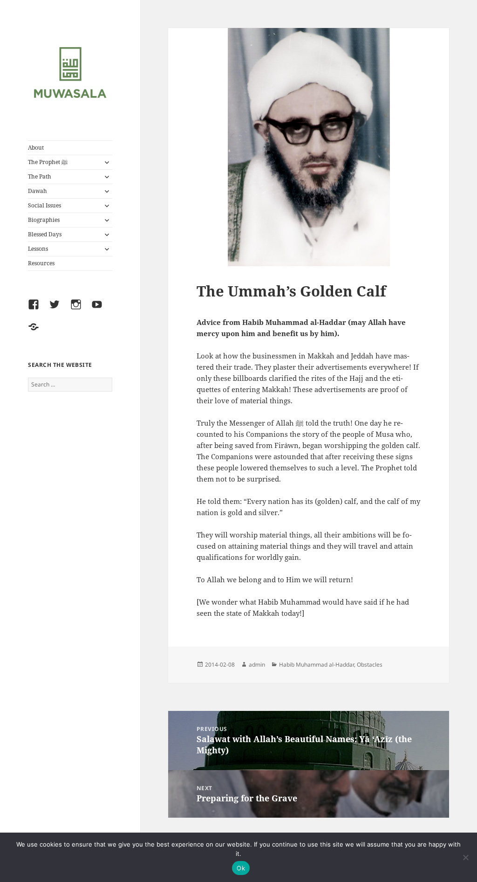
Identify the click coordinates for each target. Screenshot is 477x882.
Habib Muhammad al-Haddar (316, 664)
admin (257, 664)
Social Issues (44, 205)
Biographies (44, 220)
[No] (465, 857)
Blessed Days (44, 234)
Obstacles (369, 664)
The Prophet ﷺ (48, 162)
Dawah (37, 191)
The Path (39, 176)
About (36, 148)
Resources (41, 263)
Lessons (38, 249)
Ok (241, 868)
